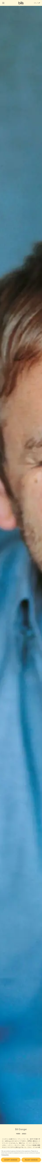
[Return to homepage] (21, 2)
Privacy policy (5, 1154)
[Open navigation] (3, 3)
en (35, 3)
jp (39, 3)
